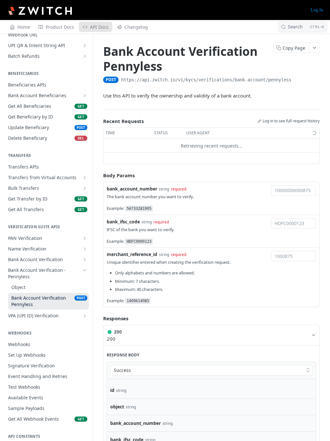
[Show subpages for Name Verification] (84, 248)
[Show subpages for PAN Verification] (84, 238)
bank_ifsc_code (123, 222)
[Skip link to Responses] (99, 319)
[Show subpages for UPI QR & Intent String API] (84, 45)
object (117, 407)
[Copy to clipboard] (298, 80)
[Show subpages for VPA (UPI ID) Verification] (84, 315)
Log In (317, 9)
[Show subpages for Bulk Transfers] (84, 188)
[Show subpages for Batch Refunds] (84, 56)
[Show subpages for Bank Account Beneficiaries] (84, 95)
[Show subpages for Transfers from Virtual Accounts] (84, 177)
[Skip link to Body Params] (99, 176)
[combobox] (293, 190)
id (112, 390)
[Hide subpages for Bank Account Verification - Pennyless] (84, 270)
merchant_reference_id (132, 254)
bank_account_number (132, 189)
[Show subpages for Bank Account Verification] (84, 259)
